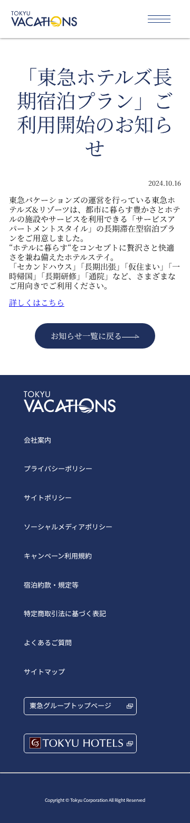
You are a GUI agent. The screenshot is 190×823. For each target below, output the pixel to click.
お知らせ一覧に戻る (86, 335)
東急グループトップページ (70, 705)
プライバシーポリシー (58, 468)
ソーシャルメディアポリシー (68, 527)
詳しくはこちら (36, 302)
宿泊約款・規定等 (51, 585)
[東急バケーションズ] (44, 19)
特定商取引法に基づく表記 (65, 613)
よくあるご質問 (48, 642)
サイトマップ (44, 671)
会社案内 (37, 440)
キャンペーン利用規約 (58, 556)
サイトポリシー (48, 497)
